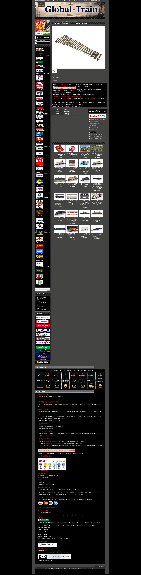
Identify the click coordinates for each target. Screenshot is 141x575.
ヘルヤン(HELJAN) (40, 278)
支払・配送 (50, 568)
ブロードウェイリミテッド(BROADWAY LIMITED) (41, 216)
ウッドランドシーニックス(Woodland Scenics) (41, 231)
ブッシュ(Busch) (39, 165)
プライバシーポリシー (72, 568)
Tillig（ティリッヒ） (40, 105)
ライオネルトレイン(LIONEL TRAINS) (42, 198)
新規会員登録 (43, 40)
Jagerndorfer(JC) (39, 80)
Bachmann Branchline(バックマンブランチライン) (42, 242)
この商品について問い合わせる (96, 123)
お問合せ (96, 18)
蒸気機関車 (40, 298)
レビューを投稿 (93, 129)
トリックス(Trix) (39, 63)
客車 (38, 305)
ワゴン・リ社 (43, 359)
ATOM (46, 362)
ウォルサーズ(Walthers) (41, 222)
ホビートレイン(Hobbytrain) (42, 113)
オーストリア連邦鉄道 (43, 327)
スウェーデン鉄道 (43, 349)
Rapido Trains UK (39, 273)
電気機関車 (40, 301)
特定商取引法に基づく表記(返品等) (97, 119)
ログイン (43, 43)
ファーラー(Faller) (40, 126)
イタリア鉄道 (43, 336)
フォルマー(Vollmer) (40, 130)
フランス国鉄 (43, 340)
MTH (37, 191)
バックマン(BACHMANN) (41, 208)
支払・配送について (61, 18)
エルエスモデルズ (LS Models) (42, 73)
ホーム (44, 18)
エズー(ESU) (38, 95)
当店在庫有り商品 (41, 309)
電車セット (40, 300)
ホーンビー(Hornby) (40, 247)
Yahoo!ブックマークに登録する (97, 136)
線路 (38, 308)
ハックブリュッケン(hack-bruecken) (41, 172)
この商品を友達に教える (95, 121)
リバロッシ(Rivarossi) (40, 67)
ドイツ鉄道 (42, 323)
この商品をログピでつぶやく (96, 134)
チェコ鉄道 (42, 353)
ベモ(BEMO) (38, 145)
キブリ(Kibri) (38, 135)
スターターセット (41, 297)
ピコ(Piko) (38, 101)
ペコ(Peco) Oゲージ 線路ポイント (69, 21)
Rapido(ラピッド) (39, 236)
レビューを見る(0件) (94, 127)
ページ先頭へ (100, 566)
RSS (41, 362)
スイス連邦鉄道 (42, 319)
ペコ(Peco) (38, 141)
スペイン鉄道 (43, 344)
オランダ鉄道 (43, 332)
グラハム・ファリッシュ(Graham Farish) (41, 259)
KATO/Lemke (39, 122)
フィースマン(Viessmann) (41, 156)
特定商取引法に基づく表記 (60, 568)
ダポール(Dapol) (39, 253)
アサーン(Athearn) (40, 185)
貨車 (38, 304)
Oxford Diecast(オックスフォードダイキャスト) (42, 267)
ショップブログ (79, 18)
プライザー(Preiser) (40, 177)
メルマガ (92, 568)
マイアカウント (86, 568)
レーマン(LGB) (39, 89)
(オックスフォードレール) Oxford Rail (41, 285)
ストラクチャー (41, 306)
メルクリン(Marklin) (40, 50)
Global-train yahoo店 (42, 550)
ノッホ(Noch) (39, 151)
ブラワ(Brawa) (39, 118)
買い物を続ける (93, 125)
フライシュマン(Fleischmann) (42, 55)
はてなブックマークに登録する (96, 138)
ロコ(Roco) (38, 59)
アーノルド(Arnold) (40, 109)
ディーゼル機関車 (41, 302)
